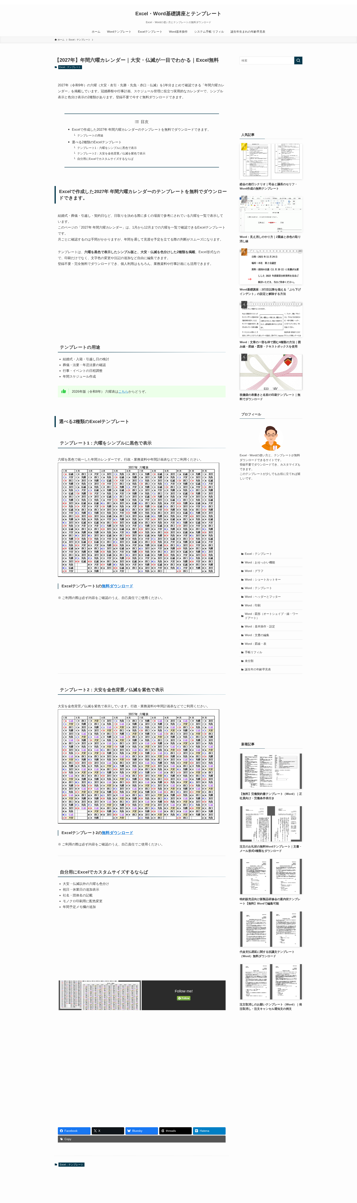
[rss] (294, 2)
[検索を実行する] (298, 60)
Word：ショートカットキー (263, 579)
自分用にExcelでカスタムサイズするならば (105, 158)
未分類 (249, 661)
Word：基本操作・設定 (260, 626)
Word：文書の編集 (257, 635)
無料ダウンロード (117, 586)
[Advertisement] (142, 302)
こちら (123, 391)
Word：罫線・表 (255, 643)
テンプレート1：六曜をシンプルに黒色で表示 (107, 147)
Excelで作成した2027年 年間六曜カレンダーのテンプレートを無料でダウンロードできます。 (141, 129)
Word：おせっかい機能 (260, 562)
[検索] (299, 2)
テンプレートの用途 (90, 135)
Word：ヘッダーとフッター (263, 596)
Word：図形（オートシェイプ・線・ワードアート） (271, 616)
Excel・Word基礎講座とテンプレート (178, 13)
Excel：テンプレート (70, 67)
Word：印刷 (253, 605)
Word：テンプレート (258, 588)
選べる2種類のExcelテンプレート (97, 142)
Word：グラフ (254, 570)
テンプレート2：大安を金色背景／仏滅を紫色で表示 (111, 153)
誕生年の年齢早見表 (258, 669)
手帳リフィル (253, 652)
